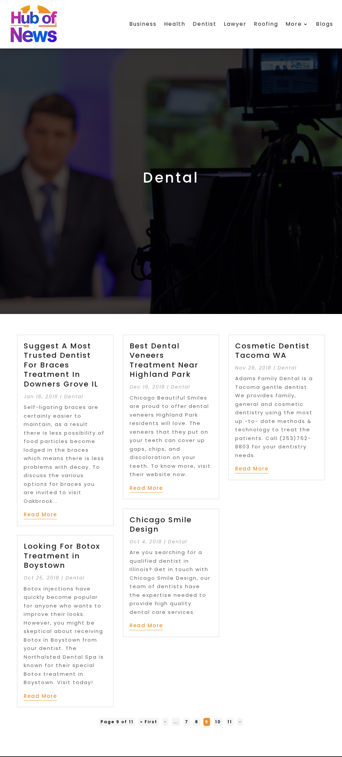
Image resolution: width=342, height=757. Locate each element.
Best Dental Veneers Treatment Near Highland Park (164, 360)
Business (143, 24)
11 (229, 722)
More (294, 24)
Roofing (266, 24)
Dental (73, 396)
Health (174, 24)
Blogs (324, 24)
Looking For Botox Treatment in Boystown (62, 555)
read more (40, 514)
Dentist (204, 24)
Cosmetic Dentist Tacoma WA (272, 351)
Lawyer (235, 24)
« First (148, 722)
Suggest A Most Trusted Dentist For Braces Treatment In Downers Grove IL (61, 365)
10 (218, 722)
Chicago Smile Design (161, 525)
